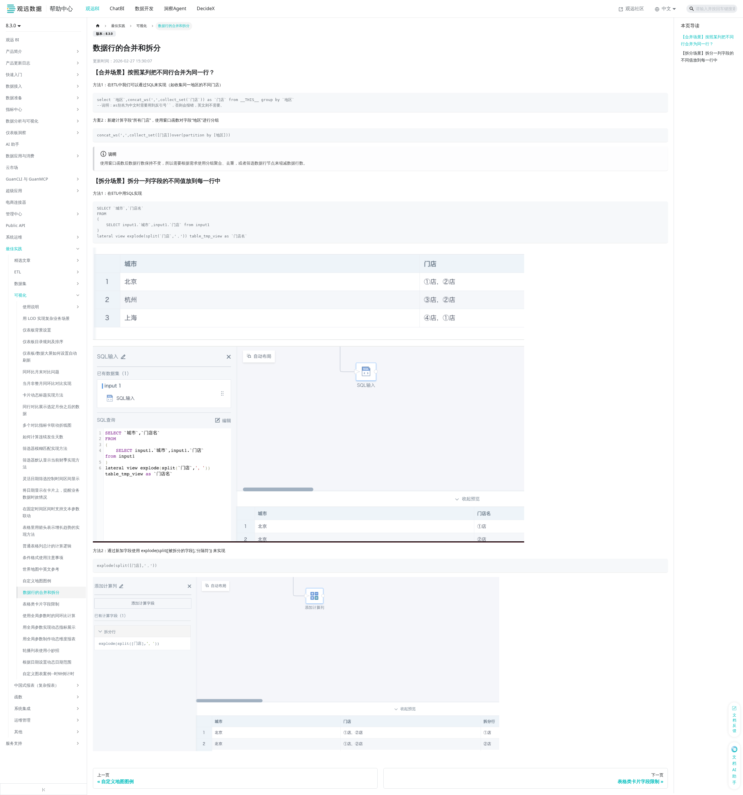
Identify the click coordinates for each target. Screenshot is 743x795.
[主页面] (97, 26)
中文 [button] (666, 8)
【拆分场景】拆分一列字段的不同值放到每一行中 (707, 56)
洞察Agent (175, 8)
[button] (43, 51)
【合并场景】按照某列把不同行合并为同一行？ (707, 40)
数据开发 (144, 8)
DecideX (205, 8)
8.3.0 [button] (11, 25)
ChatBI (117, 8)
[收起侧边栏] (43, 789)
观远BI (92, 8)
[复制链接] (221, 72)
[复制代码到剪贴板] (661, 99)
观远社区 (634, 8)
